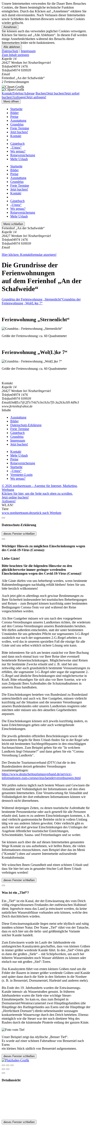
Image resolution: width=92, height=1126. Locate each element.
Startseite (16, 109)
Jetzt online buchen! (15, 497)
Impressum (28, 51)
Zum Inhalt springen (15, 55)
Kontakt (15, 136)
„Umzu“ (16, 147)
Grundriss (17, 124)
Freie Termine (19, 128)
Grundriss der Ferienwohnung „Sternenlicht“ (32, 299)
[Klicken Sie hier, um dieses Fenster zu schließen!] (3, 517)
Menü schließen (13, 224)
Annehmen (10, 27)
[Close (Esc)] (3, 1065)
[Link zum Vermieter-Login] (15, 1060)
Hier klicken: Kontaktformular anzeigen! (29, 254)
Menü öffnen (11, 101)
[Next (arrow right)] (7, 1069)
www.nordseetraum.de (17, 513)
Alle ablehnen (11, 47)
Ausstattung (18, 120)
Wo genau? (17, 151)
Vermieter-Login (21, 474)
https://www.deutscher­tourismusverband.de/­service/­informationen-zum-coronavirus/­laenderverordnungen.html (41, 776)
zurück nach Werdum (46, 513)
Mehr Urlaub (19, 159)
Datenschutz (10, 51)
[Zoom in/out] (12, 1065)
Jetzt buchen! (19, 132)
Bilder (14, 113)
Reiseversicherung (22, 155)
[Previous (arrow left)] (3, 1069)
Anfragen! (9, 501)
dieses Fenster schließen (19, 533)
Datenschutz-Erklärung (26, 425)
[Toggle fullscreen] (7, 1065)
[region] (46, 55)
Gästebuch (17, 143)
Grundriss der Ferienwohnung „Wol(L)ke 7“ (41, 301)
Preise (14, 116)
